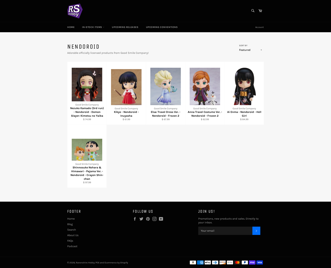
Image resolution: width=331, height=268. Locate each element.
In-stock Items (92, 27)
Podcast (72, 246)
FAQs (70, 240)
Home (70, 27)
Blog (70, 224)
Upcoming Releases (125, 27)
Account (259, 27)
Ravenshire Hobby (85, 262)
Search (71, 229)
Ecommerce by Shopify (116, 262)
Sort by (243, 45)
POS (97, 262)
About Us (72, 235)
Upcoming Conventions (162, 27)
